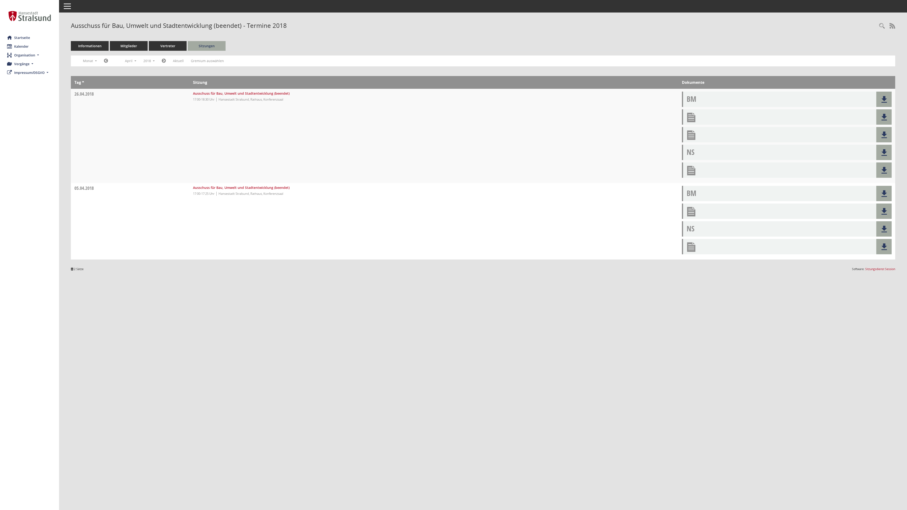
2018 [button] (147, 61)
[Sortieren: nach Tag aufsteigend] (83, 82)
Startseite (22, 37)
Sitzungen (207, 46)
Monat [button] (88, 61)
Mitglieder (128, 46)
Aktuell (178, 61)
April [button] (129, 61)
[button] (29, 55)
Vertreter (167, 46)
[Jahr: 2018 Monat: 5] (163, 61)
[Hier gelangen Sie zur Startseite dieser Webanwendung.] (29, 16)
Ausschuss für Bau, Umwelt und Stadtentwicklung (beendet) (241, 93)
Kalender (21, 46)
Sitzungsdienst (880, 269)
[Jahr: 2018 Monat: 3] (105, 61)
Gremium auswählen (207, 61)
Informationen (90, 46)
